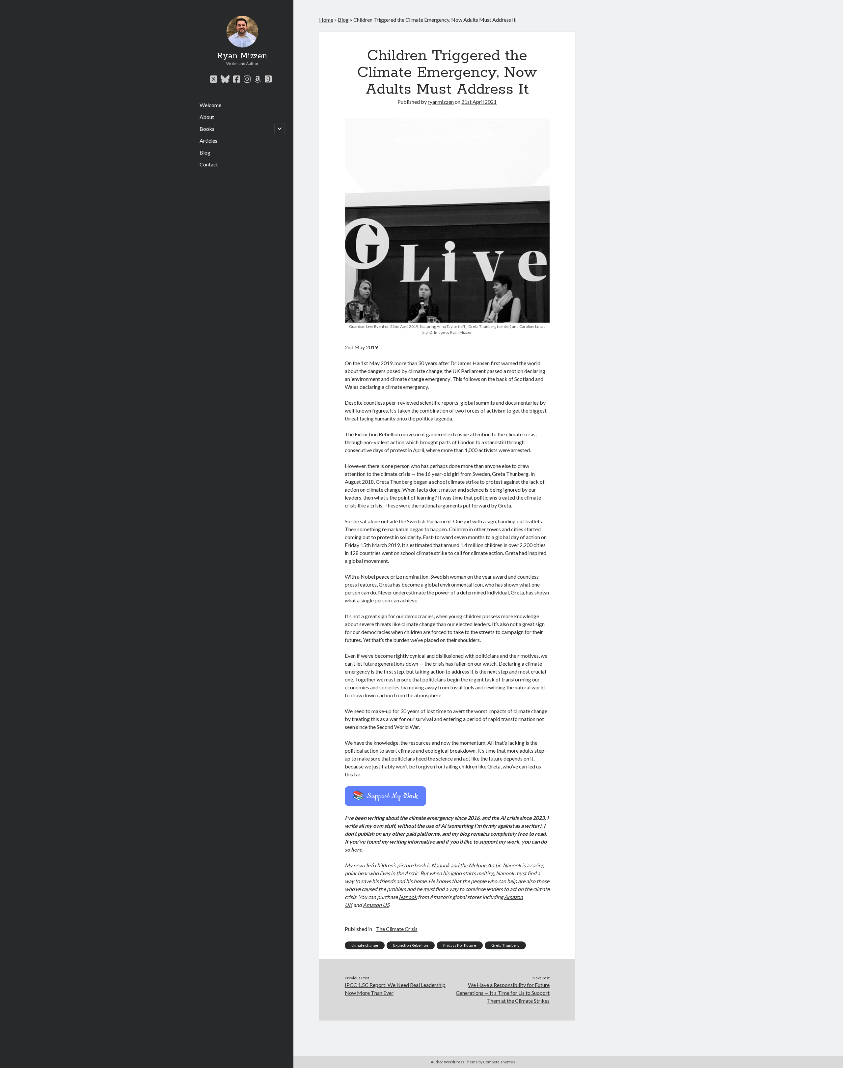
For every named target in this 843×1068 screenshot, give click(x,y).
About (207, 117)
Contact (209, 164)
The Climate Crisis (397, 929)
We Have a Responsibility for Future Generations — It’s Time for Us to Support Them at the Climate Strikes (503, 993)
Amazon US (376, 905)
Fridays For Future (459, 945)
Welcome (210, 105)
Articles (208, 140)
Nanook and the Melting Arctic (466, 865)
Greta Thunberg (505, 945)
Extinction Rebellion (410, 945)
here (356, 849)
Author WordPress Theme (454, 1061)
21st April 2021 (479, 102)
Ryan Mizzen (242, 56)
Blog (205, 152)
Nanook (408, 897)
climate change (364, 945)
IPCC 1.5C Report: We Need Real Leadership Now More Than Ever (395, 989)
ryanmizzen (441, 102)
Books (207, 129)
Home (326, 19)
